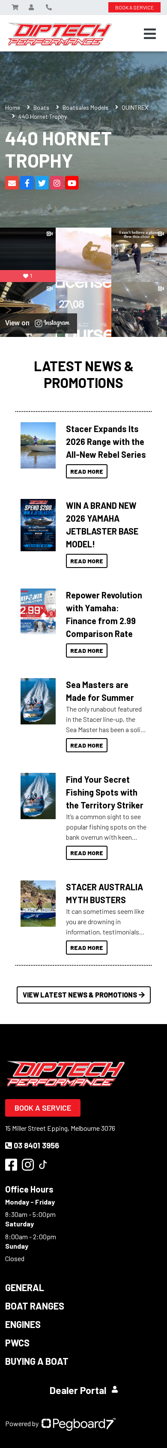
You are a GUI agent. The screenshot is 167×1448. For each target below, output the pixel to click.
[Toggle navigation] (150, 34)
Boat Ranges (34, 1305)
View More (35, 445)
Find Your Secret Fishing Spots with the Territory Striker (104, 792)
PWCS (17, 1342)
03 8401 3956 (36, 1145)
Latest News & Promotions (84, 373)
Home (12, 107)
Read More (86, 471)
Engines (23, 1324)
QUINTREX (135, 107)
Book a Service (43, 1107)
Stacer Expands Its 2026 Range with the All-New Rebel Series (106, 442)
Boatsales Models (85, 107)
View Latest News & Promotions (80, 995)
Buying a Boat (37, 1361)
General (24, 1287)
